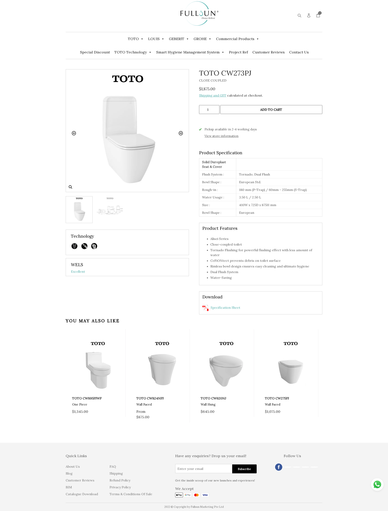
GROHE (200, 38)
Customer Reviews (268, 52)
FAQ (113, 466)
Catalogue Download (82, 494)
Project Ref (238, 52)
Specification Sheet (225, 308)
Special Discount (95, 52)
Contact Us (299, 52)
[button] (70, 187)
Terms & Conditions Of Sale (131, 494)
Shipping (116, 473)
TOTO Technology (130, 52)
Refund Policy (120, 480)
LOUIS (154, 38)
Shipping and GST (212, 95)
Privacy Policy (120, 487)
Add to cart (271, 110)
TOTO (133, 38)
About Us (73, 466)
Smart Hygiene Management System (188, 52)
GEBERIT (176, 38)
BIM (69, 487)
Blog (69, 473)
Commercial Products (235, 38)
